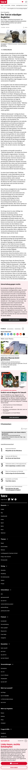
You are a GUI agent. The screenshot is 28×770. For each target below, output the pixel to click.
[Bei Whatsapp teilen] (14, 334)
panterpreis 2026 (5, 610)
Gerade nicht (20, 740)
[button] (26, 2)
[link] (2, 5)
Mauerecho (4, 631)
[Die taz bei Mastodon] (9, 500)
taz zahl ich (3, 600)
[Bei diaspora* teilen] (17, 334)
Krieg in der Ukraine (6, 556)
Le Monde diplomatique (7, 699)
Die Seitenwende (5, 577)
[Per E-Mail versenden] (2, 334)
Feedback (3, 733)
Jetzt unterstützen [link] (14, 320)
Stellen (2, 580)
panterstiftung (4, 607)
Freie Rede (3, 634)
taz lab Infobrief (5, 658)
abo (2, 594)
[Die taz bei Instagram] (15, 500)
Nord (2, 529)
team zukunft (4, 648)
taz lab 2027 (4, 682)
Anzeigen (3, 723)
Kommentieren (10, 328)
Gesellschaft (4, 516)
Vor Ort (3, 671)
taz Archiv (3, 702)
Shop (2, 719)
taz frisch (3, 651)
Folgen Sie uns (4, 499)
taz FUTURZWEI (5, 695)
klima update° (4, 627)
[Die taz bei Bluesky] (12, 500)
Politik (2, 509)
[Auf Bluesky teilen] (8, 334)
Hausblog (3, 573)
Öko (2, 512)
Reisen (2, 713)
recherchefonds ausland (7, 604)
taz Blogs (3, 692)
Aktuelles (3, 570)
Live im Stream (4, 675)
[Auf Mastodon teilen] (5, 334)
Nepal (2, 543)
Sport (2, 523)
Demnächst (4, 668)
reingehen (3, 637)
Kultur (2, 519)
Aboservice (4, 736)
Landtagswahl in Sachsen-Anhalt (9, 553)
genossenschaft (5, 597)
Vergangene (4, 678)
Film (4, 8)
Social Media (4, 546)
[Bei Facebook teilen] (11, 334)
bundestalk (3, 621)
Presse (2, 583)
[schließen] (25, 740)
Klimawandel (4, 560)
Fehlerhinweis (18, 328)
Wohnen (3, 550)
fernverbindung (5, 624)
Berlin (2, 526)
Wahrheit (3, 533)
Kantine (3, 716)
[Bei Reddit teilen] (21, 334)
